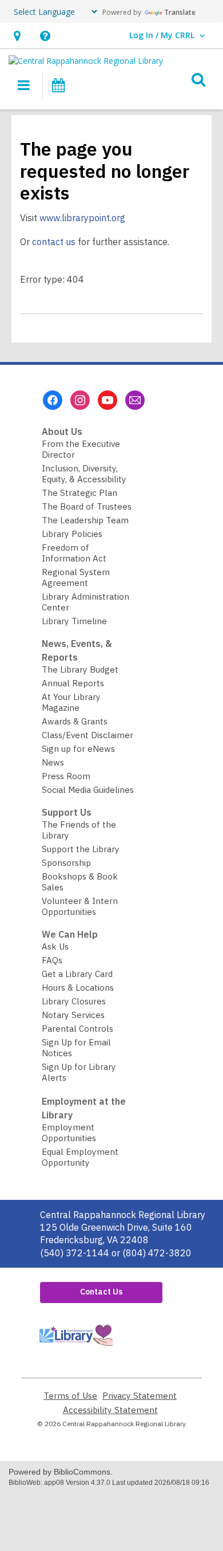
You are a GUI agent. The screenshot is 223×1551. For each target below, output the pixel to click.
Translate (180, 12)
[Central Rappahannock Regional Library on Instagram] (80, 400)
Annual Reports (73, 683)
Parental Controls (77, 1028)
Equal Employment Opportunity (80, 1157)
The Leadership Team (85, 520)
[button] (17, 35)
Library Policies (72, 533)
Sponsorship (66, 862)
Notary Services (73, 1014)
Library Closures (74, 1001)
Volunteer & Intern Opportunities (80, 906)
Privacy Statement (139, 1395)
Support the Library (81, 849)
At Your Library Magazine (71, 702)
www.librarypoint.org (82, 217)
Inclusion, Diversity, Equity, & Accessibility (84, 474)
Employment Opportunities (69, 1132)
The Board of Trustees (87, 506)
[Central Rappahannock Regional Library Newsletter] (135, 400)
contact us (53, 241)
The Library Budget (80, 669)
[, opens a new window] (75, 1348)
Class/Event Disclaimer (87, 735)
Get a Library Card (77, 973)
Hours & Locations (78, 987)
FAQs (52, 960)
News (53, 762)
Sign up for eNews (78, 748)
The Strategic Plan (79, 492)
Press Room (66, 776)
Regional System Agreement (76, 577)
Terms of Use (70, 1395)
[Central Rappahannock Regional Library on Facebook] (52, 400)
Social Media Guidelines (88, 789)
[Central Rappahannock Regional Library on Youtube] (107, 400)
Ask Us (55, 946)
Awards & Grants (74, 721)
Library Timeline (74, 621)
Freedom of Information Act (74, 553)
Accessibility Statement (110, 1410)
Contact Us (101, 1292)
